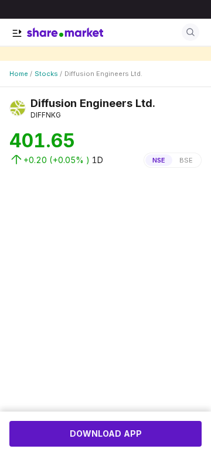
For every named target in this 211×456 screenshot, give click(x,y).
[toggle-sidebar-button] (17, 33)
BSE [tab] (186, 160)
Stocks (46, 74)
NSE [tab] (158, 160)
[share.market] (65, 32)
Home (18, 74)
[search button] (190, 32)
